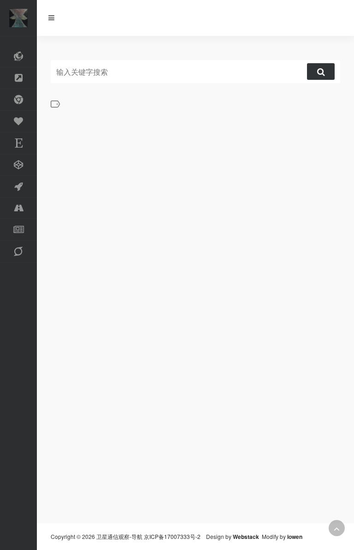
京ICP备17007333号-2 (172, 536)
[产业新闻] (18, 230)
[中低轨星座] (18, 56)
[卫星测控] (18, 252)
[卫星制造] (18, 165)
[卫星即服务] (18, 121)
